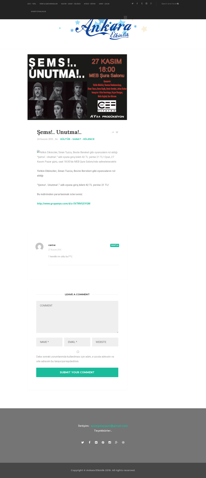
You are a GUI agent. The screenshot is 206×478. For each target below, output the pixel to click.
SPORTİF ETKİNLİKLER (38, 11)
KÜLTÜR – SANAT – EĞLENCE (70, 4)
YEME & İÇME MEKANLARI (49, 4)
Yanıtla (114, 245)
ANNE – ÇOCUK (104, 4)
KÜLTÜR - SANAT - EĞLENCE (77, 139)
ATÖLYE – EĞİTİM (89, 4)
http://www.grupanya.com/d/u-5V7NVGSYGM (63, 203)
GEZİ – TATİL (31, 4)
